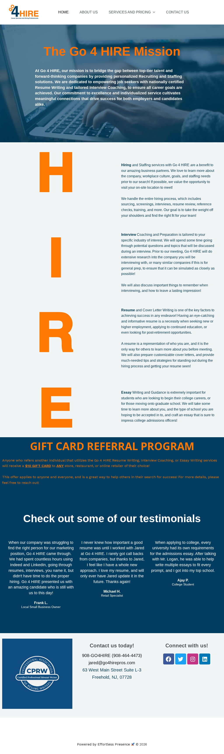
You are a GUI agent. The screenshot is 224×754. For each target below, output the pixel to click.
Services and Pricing (130, 12)
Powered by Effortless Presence (104, 744)
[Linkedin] (204, 659)
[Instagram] (192, 659)
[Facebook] (168, 659)
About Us (89, 12)
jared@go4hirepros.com (112, 662)
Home (63, 12)
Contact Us (177, 12)
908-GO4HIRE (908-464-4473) (112, 655)
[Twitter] (180, 659)
